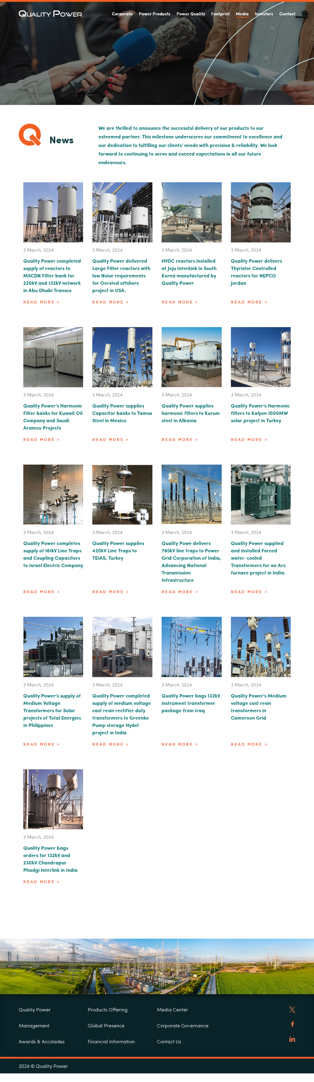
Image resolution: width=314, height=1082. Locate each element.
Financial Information (111, 1041)
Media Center (172, 1009)
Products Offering (108, 1009)
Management (34, 1025)
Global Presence (106, 1025)
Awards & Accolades (42, 1041)
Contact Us (169, 1041)
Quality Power (35, 1009)
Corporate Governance (183, 1025)
